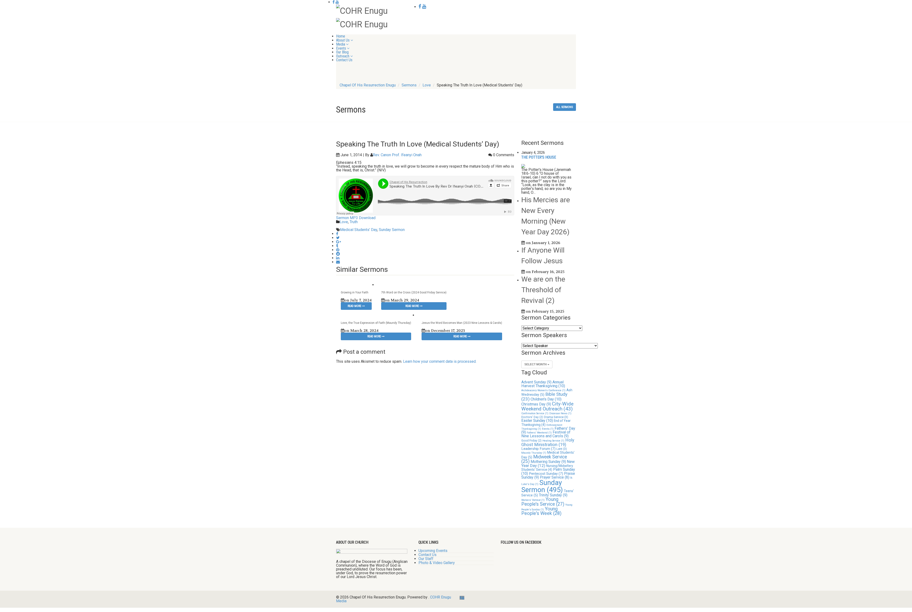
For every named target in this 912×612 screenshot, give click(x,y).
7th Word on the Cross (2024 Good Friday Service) (413, 292)
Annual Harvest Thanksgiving (543, 384)
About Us (343, 40)
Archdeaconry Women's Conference (543, 390)
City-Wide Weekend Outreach (547, 406)
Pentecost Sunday (546, 473)
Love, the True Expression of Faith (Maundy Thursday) (376, 323)
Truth (354, 222)
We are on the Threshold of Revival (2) (543, 290)
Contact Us (344, 60)
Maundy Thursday (533, 452)
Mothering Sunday (548, 461)
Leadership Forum (538, 449)
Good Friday (531, 440)
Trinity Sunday (553, 495)
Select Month (535, 364)
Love (344, 222)
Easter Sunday (537, 420)
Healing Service (553, 440)
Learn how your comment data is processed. (439, 361)
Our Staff (425, 558)
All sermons (564, 107)
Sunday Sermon (392, 229)
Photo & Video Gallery (436, 562)
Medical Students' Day (358, 229)
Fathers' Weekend (539, 432)
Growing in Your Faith (354, 292)
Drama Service (556, 417)
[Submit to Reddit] (338, 254)
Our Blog (342, 52)
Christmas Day (536, 404)
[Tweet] (338, 237)
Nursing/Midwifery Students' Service (547, 467)
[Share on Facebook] (337, 233)
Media (340, 44)
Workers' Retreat (533, 500)
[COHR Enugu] (362, 10)
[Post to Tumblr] (337, 246)
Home (340, 36)
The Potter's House (538, 157)
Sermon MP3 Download (355, 218)
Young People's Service (542, 502)
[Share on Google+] (338, 242)
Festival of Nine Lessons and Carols (545, 434)
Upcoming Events (432, 550)
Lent (561, 449)
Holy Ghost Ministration (547, 442)
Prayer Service (554, 477)
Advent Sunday (536, 382)
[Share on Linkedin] (337, 258)
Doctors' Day (532, 417)
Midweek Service (544, 459)
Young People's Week (541, 511)
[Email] (338, 262)
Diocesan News (560, 413)
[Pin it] (337, 250)
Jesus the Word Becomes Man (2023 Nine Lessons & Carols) (462, 323)
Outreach (342, 56)
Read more (355, 306)
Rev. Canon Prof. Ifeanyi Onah (397, 155)
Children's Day (546, 399)
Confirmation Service (534, 413)
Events (341, 48)
